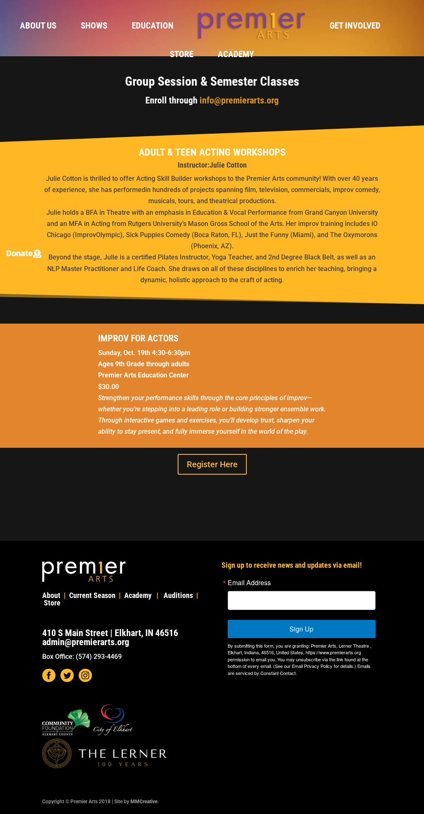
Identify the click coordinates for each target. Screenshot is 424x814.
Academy (236, 55)
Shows (94, 27)
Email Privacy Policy (312, 666)
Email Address (249, 582)
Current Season (92, 595)
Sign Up (301, 629)
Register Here (212, 464)
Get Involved (355, 27)
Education (152, 27)
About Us (38, 27)
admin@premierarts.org (85, 642)
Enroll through (212, 100)
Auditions (178, 595)
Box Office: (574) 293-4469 (82, 656)
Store (181, 55)
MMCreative (143, 801)
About (51, 595)
